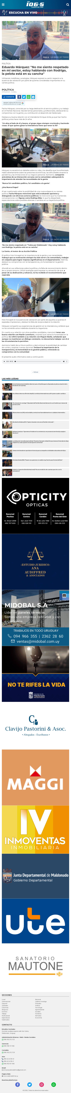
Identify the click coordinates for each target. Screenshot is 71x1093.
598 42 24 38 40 (8, 1059)
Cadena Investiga (41, 1001)
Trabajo (4, 1014)
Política (37, 1005)
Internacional (6, 1001)
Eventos (4, 1012)
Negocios (5, 1009)
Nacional (38, 999)
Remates (38, 1016)
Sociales (37, 1012)
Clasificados (5, 1020)
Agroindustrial (39, 1009)
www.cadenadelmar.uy (10, 1076)
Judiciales (5, 1005)
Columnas (5, 1007)
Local (3, 999)
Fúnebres (38, 1014)
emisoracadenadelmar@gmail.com (15, 1070)
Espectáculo (6, 1018)
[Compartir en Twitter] (24, 97)
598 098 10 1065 (8, 1046)
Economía (38, 1018)
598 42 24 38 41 (8, 1061)
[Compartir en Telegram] (33, 97)
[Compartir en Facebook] (19, 97)
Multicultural (6, 1016)
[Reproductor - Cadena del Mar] (35, 12)
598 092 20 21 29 (9, 1052)
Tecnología (38, 1007)
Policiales (38, 1003)
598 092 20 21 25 (9, 1039)
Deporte (4, 1003)
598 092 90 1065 (8, 1064)
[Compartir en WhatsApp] (29, 97)
